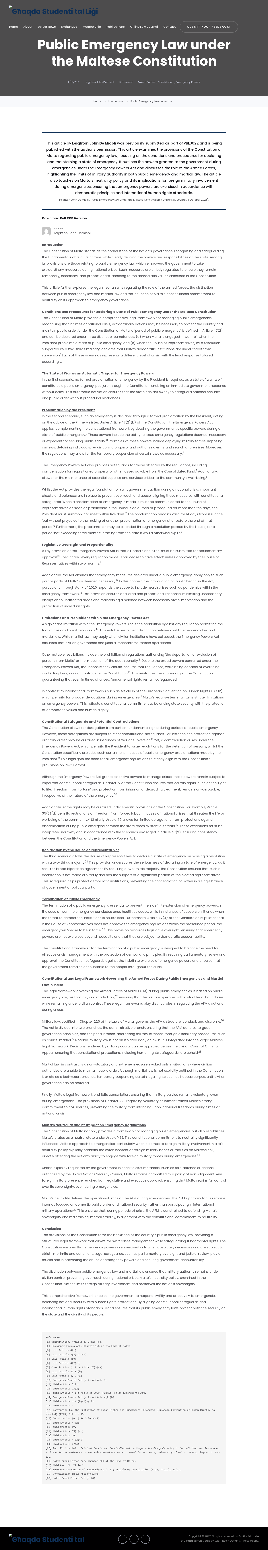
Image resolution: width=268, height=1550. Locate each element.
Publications (115, 27)
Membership (92, 27)
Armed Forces (146, 82)
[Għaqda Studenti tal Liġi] (53, 11)
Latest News (47, 27)
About (27, 27)
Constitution (166, 82)
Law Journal (115, 101)
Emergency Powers (188, 82)
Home (13, 27)
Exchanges (69, 27)
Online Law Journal (144, 27)
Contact (169, 27)
